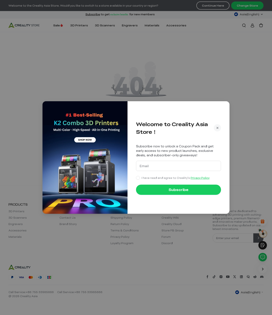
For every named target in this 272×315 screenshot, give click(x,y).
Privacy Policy (200, 178)
